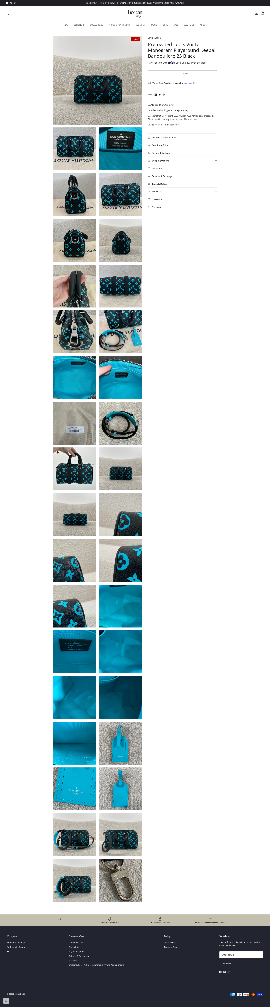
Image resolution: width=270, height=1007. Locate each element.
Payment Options (77, 951)
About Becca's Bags (16, 942)
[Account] (256, 13)
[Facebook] (7, 3)
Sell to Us (73, 960)
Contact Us (74, 947)
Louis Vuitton (154, 37)
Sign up (227, 963)
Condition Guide (76, 942)
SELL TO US (189, 24)
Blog (9, 951)
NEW (66, 24)
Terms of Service (172, 947)
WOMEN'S (141, 24)
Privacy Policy (170, 942)
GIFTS (165, 24)
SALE (176, 24)
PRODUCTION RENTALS (119, 24)
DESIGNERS (79, 24)
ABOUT (203, 24)
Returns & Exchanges (79, 956)
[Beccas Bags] (135, 13)
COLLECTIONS (96, 24)
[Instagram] (11, 3)
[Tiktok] (15, 3)
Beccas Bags (19, 994)
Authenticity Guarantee (18, 947)
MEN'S (154, 24)
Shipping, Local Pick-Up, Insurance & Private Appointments (96, 965)
